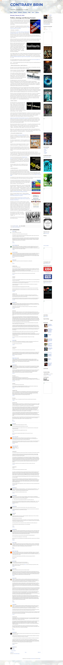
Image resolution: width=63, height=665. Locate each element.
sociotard (13, 604)
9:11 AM (13, 614)
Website (15, 12)
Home (11, 12)
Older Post (39, 652)
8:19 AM (13, 434)
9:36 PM (13, 362)
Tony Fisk (13, 340)
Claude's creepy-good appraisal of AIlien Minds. (50, 349)
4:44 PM (13, 510)
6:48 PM (13, 540)
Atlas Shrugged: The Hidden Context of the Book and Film (50, 355)
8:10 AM (13, 257)
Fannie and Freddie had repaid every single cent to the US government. (21, 56)
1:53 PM (13, 629)
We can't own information (49, 334)
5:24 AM (13, 575)
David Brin (13, 302)
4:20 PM (13, 485)
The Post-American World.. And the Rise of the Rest (20, 191)
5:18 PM (13, 344)
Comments (46, 29)
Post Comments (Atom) (16, 653)
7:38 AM (13, 249)
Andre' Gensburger (14, 245)
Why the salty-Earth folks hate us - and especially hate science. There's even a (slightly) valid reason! (48, 330)
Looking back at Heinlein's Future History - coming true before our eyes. (50, 340)
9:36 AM (13, 263)
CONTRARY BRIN (26, 4)
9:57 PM (13, 373)
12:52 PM (13, 308)
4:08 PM (13, 644)
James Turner (14, 252)
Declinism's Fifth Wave (23, 197)
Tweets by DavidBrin (46, 245)
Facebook (25, 12)
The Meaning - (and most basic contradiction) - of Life (50, 325)
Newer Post (12, 652)
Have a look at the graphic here (35, 59)
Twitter (29, 12)
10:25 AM (13, 291)
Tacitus (13, 423)
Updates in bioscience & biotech (49, 359)
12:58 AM (13, 558)
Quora (33, 12)
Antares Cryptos (14, 436)
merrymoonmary (33, 658)
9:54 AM (13, 274)
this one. (25, 564)
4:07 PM (13, 464)
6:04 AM (13, 395)
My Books (20, 12)
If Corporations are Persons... (48, 352)
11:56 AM (13, 443)
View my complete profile (46, 24)
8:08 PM (13, 548)
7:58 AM (13, 400)
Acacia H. (13, 231)
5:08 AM (13, 566)
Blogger (39, 658)
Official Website (46, 148)
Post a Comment (13, 650)
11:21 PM (13, 421)
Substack (37, 12)
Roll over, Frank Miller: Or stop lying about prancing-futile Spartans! (50, 364)
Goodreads (45, 152)
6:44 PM (13, 355)
